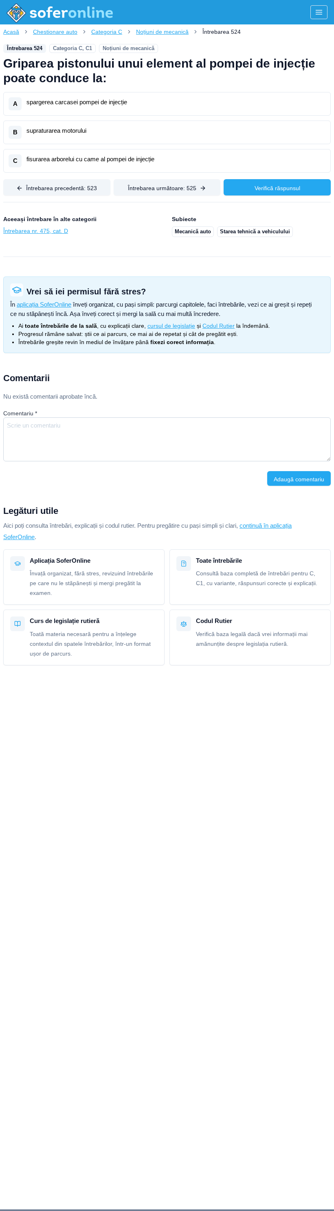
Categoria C (106, 32)
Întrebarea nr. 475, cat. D (35, 231)
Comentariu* (20, 413)
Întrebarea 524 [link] (221, 32)
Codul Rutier (218, 325)
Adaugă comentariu (299, 479)
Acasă (11, 32)
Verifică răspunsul (277, 188)
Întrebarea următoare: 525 (162, 188)
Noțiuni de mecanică (162, 32)
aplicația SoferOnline (44, 304)
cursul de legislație (171, 325)
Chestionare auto (55, 32)
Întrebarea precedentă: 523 (61, 188)
